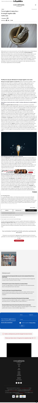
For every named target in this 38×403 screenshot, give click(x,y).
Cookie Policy (19, 378)
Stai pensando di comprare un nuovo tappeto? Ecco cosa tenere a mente (14, 283)
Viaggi (19, 366)
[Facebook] (6, 20)
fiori (20, 178)
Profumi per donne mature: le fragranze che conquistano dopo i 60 (19, 338)
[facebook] (16, 382)
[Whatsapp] (10, 20)
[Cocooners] (18, 5)
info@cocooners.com (22, 392)
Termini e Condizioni (19, 379)
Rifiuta (6, 210)
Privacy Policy (32, 322)
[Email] (12, 20)
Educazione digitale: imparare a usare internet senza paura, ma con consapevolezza (16, 304)
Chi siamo (19, 371)
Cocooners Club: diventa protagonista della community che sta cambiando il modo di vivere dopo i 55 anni (18, 277)
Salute (19, 368)
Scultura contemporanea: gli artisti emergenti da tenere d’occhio (18, 333)
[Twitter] (8, 20)
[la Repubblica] (18, 1)
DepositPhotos (31, 390)
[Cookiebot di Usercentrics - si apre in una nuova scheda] (33, 192)
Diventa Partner (19, 375)
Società (3, 9)
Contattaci (19, 372)
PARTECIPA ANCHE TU (19, 240)
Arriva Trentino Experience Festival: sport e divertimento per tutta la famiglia (15, 298)
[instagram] (19, 382)
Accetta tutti (31, 210)
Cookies (10, 390)
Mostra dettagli (32, 207)
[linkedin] (21, 382)
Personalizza (18, 210)
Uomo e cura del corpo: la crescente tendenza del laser (12, 290)
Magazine (19, 369)
